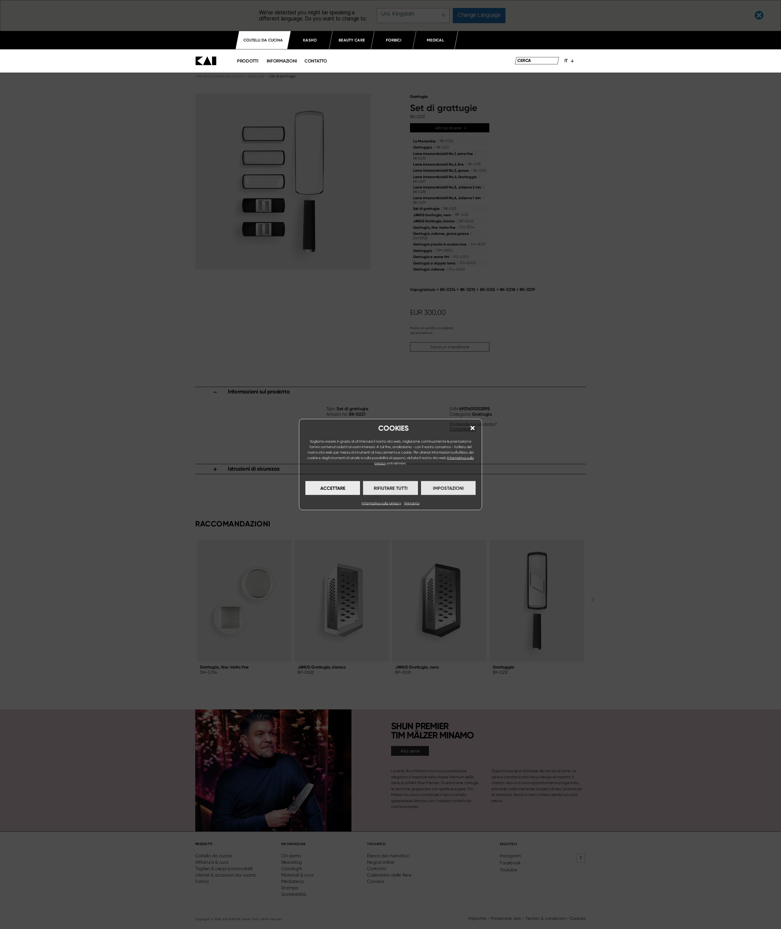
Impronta (411, 503)
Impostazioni (448, 488)
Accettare (332, 488)
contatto (315, 61)
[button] (473, 428)
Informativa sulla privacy (381, 503)
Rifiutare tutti (391, 488)
